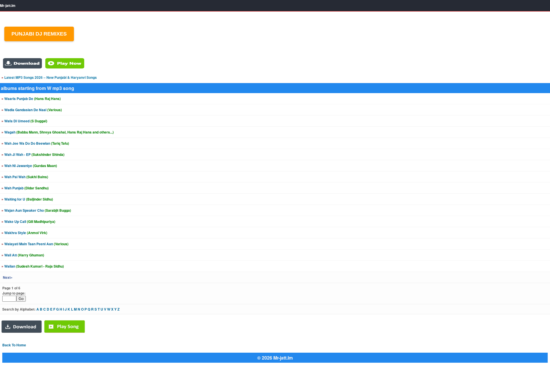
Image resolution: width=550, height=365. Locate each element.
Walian (32, 266)
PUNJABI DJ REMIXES (39, 34)
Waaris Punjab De (31, 98)
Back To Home (14, 345)
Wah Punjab (25, 188)
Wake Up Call (28, 221)
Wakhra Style (24, 232)
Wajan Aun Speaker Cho (36, 210)
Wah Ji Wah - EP (32, 154)
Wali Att (22, 255)
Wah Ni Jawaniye (29, 165)
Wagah (57, 132)
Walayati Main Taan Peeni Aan (34, 243)
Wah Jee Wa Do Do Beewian (35, 143)
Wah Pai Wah (24, 176)
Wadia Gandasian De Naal (31, 109)
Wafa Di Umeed (24, 120)
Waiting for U (27, 199)
